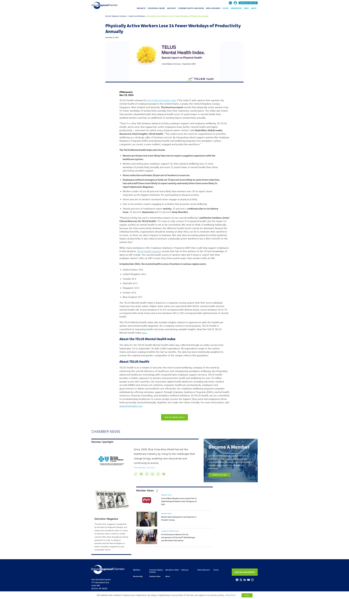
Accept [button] (247, 595)
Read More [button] (231, 595)
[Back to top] (342, 560)
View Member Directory (144, 467)
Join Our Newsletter (245, 572)
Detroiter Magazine (106, 518)
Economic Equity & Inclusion (191, 8)
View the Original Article (174, 417)
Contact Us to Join (219, 475)
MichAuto (141, 8)
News (246, 8)
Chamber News (154, 576)
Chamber (164, 531)
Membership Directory (248, 3)
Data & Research (213, 8)
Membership (236, 8)
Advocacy (171, 8)
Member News (166, 495)
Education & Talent (156, 8)
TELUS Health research (149, 251)
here (144, 332)
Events (225, 8)
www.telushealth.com (130, 406)
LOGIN (235, 11)
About (254, 8)
